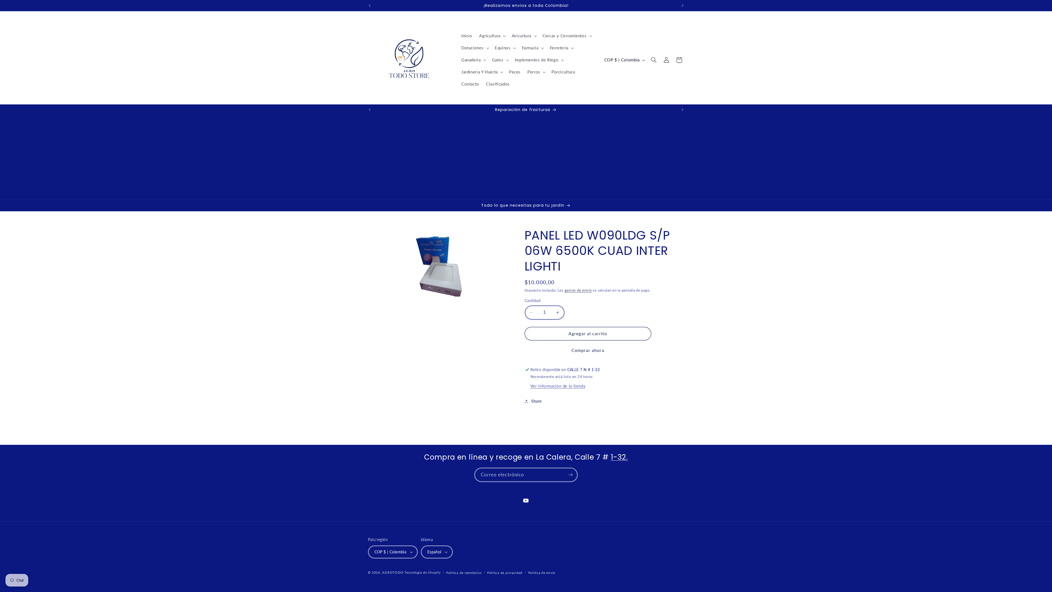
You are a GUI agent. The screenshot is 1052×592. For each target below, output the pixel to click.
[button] (492, 36)
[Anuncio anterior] (370, 5)
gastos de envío (578, 291)
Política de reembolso (463, 572)
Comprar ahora (587, 350)
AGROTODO (392, 572)
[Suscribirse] (570, 475)
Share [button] (536, 401)
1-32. (619, 457)
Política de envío (542, 572)
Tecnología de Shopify (422, 572)
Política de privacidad (504, 572)
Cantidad (533, 300)
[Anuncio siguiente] (682, 5)
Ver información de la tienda (557, 385)
